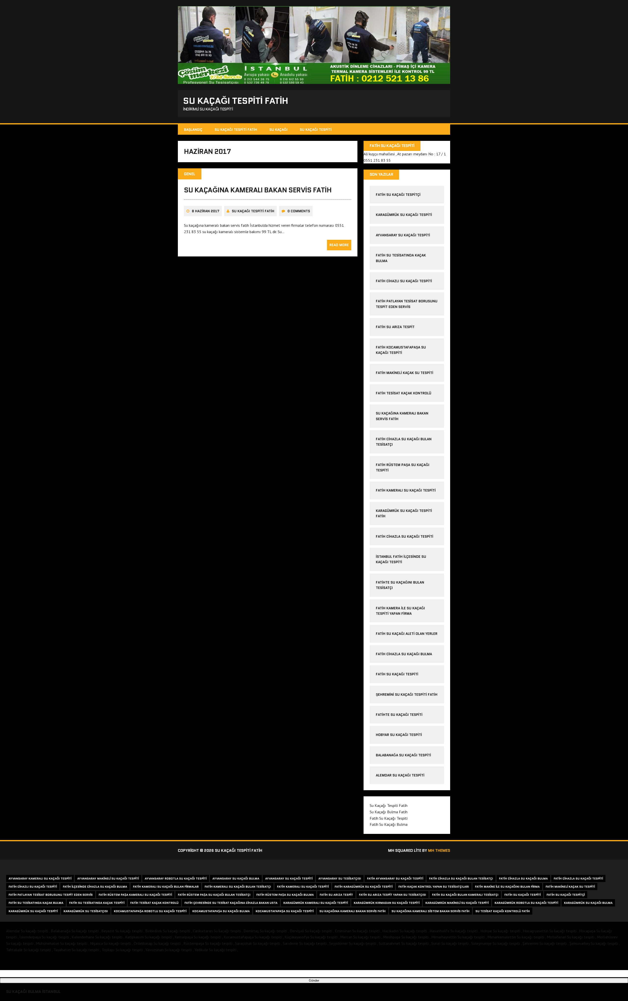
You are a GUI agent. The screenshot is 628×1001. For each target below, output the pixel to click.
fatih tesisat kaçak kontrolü (403, 393)
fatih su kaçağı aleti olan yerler (406, 633)
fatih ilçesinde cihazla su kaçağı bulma (95, 886)
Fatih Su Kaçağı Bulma (388, 824)
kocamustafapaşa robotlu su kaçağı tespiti (150, 911)
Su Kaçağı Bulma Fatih (388, 811)
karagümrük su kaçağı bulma (588, 903)
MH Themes (439, 850)
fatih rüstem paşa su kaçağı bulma (285, 895)
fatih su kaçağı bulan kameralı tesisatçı (465, 895)
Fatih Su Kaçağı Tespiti (397, 674)
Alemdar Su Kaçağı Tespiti (400, 775)
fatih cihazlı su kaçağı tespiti (404, 281)
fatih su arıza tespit (395, 326)
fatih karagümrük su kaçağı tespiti (363, 886)
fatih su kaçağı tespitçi (398, 194)
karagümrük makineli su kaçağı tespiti (457, 903)
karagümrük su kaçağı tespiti (404, 214)
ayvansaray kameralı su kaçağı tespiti (40, 878)
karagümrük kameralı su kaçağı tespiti (315, 903)
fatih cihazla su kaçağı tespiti (404, 536)
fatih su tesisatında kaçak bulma (36, 903)
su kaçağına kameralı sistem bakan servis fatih (431, 911)
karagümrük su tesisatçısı (86, 911)
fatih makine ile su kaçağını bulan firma (507, 886)
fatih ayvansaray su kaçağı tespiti (395, 878)
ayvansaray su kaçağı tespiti (403, 235)
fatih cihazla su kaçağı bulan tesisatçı (461, 878)
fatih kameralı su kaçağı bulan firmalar (166, 886)
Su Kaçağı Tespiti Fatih (236, 129)
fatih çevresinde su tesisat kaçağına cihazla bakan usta (230, 903)
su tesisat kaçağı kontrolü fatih (502, 911)
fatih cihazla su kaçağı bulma (404, 654)
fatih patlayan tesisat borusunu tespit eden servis (51, 895)
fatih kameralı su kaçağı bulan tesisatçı (238, 886)
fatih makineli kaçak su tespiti (404, 372)
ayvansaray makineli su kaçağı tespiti (108, 878)
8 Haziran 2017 (205, 211)
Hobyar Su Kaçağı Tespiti (399, 734)
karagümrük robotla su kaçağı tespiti (526, 903)
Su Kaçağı (278, 129)
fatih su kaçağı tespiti (522, 895)
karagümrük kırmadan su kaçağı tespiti (386, 903)
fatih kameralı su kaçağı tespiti (303, 886)
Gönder (314, 980)
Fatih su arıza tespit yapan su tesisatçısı (392, 895)
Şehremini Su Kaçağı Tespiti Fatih (406, 694)
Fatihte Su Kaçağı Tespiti (399, 714)
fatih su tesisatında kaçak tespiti (96, 903)
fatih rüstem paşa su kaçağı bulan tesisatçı (214, 895)
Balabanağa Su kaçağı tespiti (403, 755)
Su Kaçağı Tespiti (316, 129)
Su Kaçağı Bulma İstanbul (33, 991)
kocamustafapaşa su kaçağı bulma (221, 911)
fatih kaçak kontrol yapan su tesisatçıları (433, 886)
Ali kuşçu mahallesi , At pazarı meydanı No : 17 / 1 (405, 153)
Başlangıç (193, 129)
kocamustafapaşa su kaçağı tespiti (285, 911)
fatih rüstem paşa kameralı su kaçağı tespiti (135, 895)
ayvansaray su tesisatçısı (339, 878)
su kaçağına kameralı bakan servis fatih (257, 190)
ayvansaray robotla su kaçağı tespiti (176, 878)
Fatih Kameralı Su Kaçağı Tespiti (406, 490)
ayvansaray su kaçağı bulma (235, 878)
